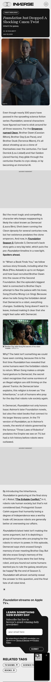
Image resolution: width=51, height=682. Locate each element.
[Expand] (37, 655)
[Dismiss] (46, 655)
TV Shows (10, 665)
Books (8, 670)
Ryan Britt (12, 31)
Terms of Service (22, 640)
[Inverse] (23, 4)
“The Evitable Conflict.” (28, 499)
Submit (35, 649)
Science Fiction (31, 665)
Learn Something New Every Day (20, 613)
